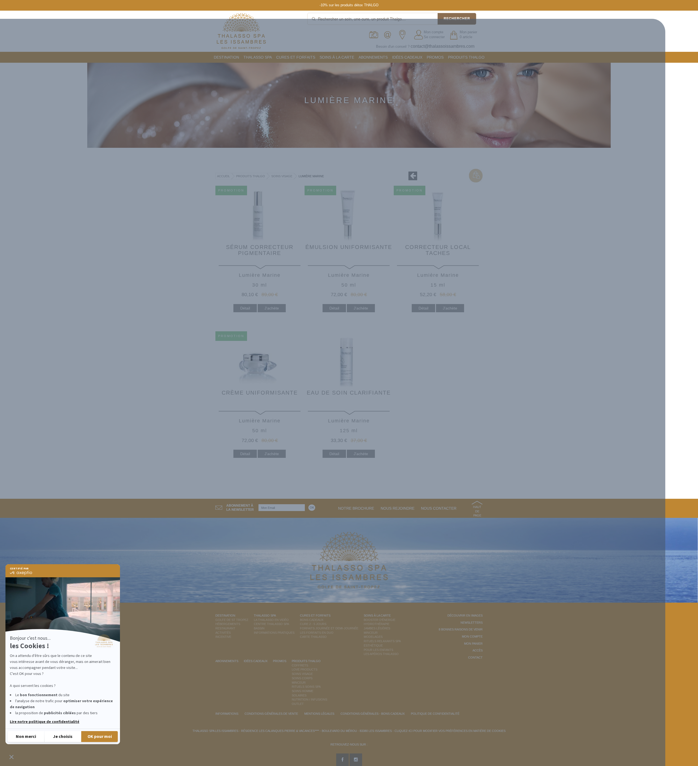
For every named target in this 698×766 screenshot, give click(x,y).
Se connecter (434, 37)
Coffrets (300, 665)
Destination (226, 57)
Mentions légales (319, 713)
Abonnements (373, 57)
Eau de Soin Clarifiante (349, 393)
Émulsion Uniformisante (348, 247)
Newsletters (472, 622)
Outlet (298, 703)
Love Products (304, 669)
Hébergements (227, 624)
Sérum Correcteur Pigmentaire (259, 250)
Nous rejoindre (397, 508)
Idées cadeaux (407, 57)
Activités (223, 632)
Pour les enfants (378, 649)
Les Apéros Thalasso (381, 654)
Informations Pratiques (274, 632)
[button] (11, 756)
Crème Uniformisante (260, 393)
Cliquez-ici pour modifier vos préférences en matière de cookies (450, 730)
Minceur (371, 632)
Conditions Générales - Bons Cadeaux (373, 713)
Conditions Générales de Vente (271, 713)
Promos (435, 57)
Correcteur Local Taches (438, 250)
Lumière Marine (311, 176)
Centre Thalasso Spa (271, 624)
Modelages (373, 636)
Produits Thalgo (466, 57)
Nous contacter (438, 508)
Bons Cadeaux (311, 619)
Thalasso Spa (257, 57)
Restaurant (225, 628)
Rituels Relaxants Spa (382, 641)
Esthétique (373, 645)
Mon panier (473, 643)
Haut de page (477, 511)
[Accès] (404, 35)
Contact (475, 657)
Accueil (223, 176)
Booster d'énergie (379, 619)
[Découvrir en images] (374, 35)
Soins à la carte (337, 57)
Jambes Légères (377, 628)
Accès (478, 650)
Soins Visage (281, 176)
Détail (245, 308)
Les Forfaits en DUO (316, 632)
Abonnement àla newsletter (240, 508)
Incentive (223, 636)
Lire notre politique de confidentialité (44, 721)
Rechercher (457, 18)
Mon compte (433, 32)
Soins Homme (302, 691)
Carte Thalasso (313, 636)
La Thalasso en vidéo (271, 619)
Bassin (259, 628)
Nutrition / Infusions (309, 699)
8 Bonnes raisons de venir (461, 629)
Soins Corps (302, 678)
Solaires (299, 695)
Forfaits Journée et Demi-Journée (329, 628)
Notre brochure (356, 508)
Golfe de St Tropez (231, 619)
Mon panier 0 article (468, 34)
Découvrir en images (465, 615)
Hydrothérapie (376, 624)
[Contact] (389, 35)
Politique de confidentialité (435, 713)
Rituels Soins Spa (306, 686)
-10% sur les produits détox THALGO (349, 5)
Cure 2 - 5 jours (313, 624)
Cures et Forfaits (295, 57)
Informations (226, 713)
